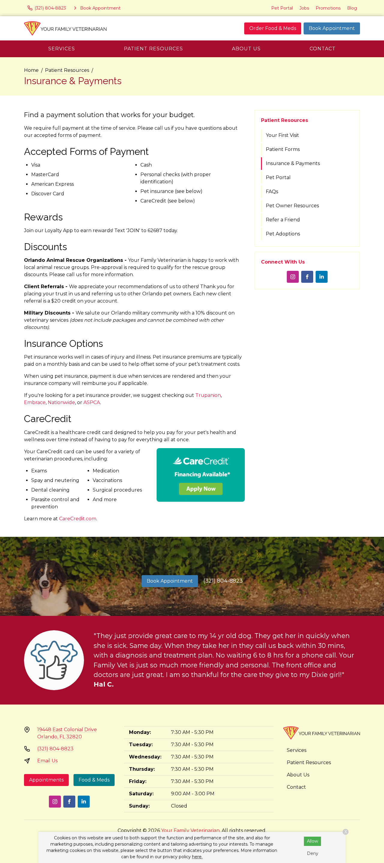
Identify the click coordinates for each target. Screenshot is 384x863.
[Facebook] (307, 277)
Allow (312, 841)
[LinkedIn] (322, 277)
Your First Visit (282, 135)
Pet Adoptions (283, 234)
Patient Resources (153, 49)
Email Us (47, 761)
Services (61, 49)
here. (197, 856)
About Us (246, 49)
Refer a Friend (283, 220)
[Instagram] (293, 277)
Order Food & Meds (272, 28)
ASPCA (91, 402)
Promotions (328, 8)
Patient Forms (283, 149)
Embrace (35, 402)
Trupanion (208, 395)
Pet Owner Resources (292, 205)
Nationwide (61, 402)
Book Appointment (332, 28)
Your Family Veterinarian (190, 830)
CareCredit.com (77, 519)
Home (31, 70)
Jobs (304, 8)
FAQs (272, 191)
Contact (323, 49)
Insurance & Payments (293, 163)
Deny (312, 853)
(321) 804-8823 (223, 581)
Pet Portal (282, 8)
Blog (352, 8)
